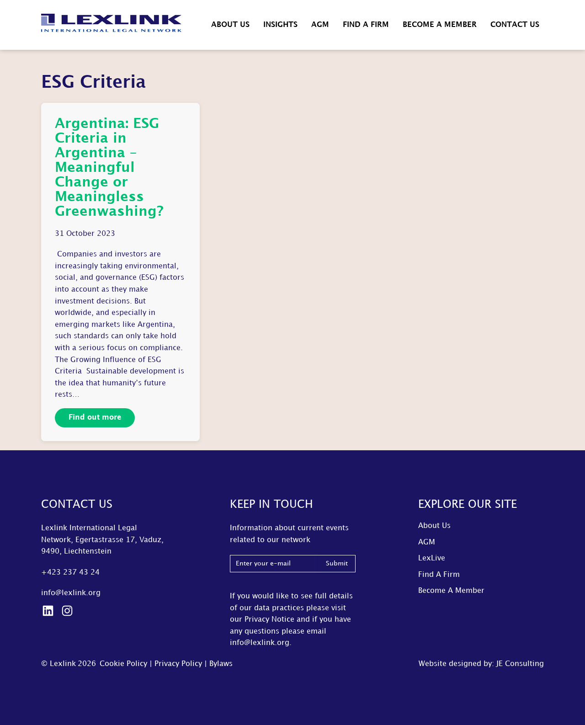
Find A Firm (366, 24)
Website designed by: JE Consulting (481, 664)
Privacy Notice (269, 619)
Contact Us (514, 24)
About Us (230, 24)
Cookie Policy (123, 664)
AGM (320, 24)
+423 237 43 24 (70, 572)
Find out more (95, 417)
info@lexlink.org (71, 593)
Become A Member (440, 24)
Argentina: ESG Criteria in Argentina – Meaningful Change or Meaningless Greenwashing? (109, 167)
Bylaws (221, 664)
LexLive (431, 558)
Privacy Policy (178, 664)
